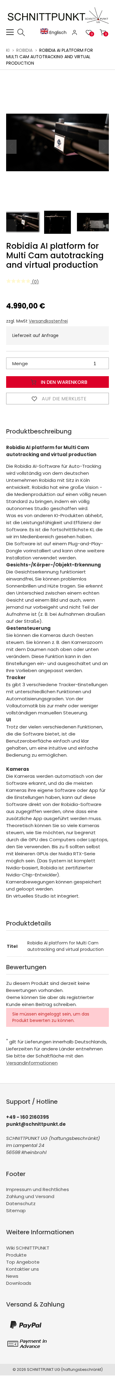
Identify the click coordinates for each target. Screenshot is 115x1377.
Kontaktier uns (22, 1269)
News (12, 1276)
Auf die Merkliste (63, 398)
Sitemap (16, 1210)
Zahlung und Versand (30, 1196)
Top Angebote (23, 1262)
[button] (104, 147)
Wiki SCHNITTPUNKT (27, 1248)
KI (8, 50)
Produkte (16, 1255)
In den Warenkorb (63, 382)
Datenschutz (21, 1203)
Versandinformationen (32, 1063)
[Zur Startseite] (59, 25)
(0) (35, 281)
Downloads (18, 1283)
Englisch (57, 32)
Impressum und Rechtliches (37, 1189)
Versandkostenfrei (48, 321)
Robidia (24, 50)
